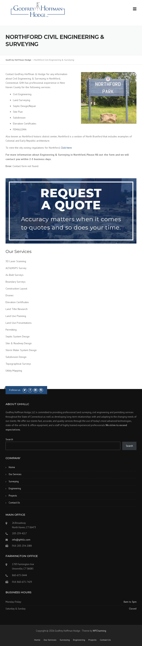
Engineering (15, 488)
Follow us (14, 389)
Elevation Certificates (17, 302)
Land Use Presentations (19, 322)
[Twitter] (25, 390)
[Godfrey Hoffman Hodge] (38, 8)
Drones (9, 295)
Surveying (14, 481)
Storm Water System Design (21, 350)
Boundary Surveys (16, 281)
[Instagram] (41, 390)
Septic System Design (18, 336)
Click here (66, 147)
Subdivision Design (16, 357)
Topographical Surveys (18, 363)
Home (12, 467)
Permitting (11, 329)
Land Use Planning (16, 316)
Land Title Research (17, 309)
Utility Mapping (14, 370)
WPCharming (99, 630)
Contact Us (14, 502)
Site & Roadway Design (19, 343)
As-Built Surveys (14, 275)
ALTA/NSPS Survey (16, 268)
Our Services (15, 474)
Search (9, 439)
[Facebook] (30, 390)
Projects (13, 495)
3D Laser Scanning (16, 261)
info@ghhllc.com (21, 539)
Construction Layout (16, 288)
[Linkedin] (35, 390)
